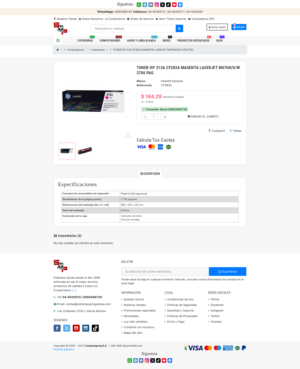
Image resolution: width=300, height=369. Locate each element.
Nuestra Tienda (65, 19)
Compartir (218, 130)
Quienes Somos (134, 299)
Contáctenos (116, 19)
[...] (74, 290)
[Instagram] (156, 4)
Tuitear (237, 130)
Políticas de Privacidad (182, 316)
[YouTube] (174, 4)
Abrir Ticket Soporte (172, 19)
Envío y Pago (176, 321)
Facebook (57, 328)
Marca (141, 81)
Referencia (144, 85)
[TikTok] (168, 4)
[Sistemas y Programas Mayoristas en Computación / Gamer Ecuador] (60, 28)
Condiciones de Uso (180, 299)
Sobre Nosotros (92, 19)
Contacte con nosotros (139, 327)
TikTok (95, 328)
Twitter (66, 328)
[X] (162, 4)
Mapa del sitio (133, 332)
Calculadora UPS (202, 19)
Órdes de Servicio (142, 19)
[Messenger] (180, 4)
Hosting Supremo (64, 349)
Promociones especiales (140, 310)
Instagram (85, 328)
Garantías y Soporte (180, 310)
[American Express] (160, 146)
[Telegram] (145, 4)
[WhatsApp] (139, 4)
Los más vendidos (136, 321)
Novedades (131, 316)
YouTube (76, 328)
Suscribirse (229, 271)
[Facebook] (150, 4)
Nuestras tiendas (135, 305)
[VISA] (141, 146)
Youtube (216, 321)
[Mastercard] (151, 146)
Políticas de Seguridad (182, 305)
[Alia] (169, 146)
